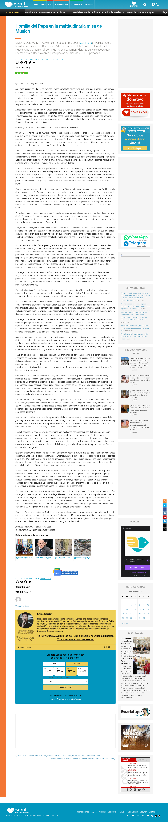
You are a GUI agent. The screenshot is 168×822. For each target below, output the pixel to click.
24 (148, 614)
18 (123, 614)
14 (135, 609)
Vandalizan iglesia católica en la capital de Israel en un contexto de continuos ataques (67, 12)
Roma (50, 4)
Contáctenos (154, 812)
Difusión (123, 812)
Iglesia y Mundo (61, 4)
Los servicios (113, 812)
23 (144, 614)
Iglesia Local (58, 59)
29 (140, 618)
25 (123, 618)
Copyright (143, 812)
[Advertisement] (65, 733)
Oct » (127, 623)
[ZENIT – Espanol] (19, 4)
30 (144, 618)
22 (140, 614)
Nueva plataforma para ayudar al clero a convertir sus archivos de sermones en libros (135, 328)
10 (148, 605)
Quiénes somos (82, 812)
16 (144, 609)
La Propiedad (101, 812)
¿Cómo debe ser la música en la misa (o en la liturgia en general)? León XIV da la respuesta (140, 394)
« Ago (123, 623)
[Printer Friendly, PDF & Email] (21, 73)
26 (127, 618)
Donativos (89, 4)
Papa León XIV (40, 4)
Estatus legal (133, 812)
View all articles (22, 606)
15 (140, 609)
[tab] (128, 760)
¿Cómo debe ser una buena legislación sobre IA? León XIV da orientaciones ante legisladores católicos (135, 306)
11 (123, 609)
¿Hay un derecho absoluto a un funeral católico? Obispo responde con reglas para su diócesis (140, 409)
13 (131, 609)
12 (127, 609)
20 (131, 614)
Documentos (76, 4)
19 (127, 614)
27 (131, 618)
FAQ (92, 812)
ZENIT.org (86, 42)
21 (135, 614)
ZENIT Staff (45, 59)
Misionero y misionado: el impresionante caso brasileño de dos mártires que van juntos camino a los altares (140, 425)
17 (148, 609)
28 (135, 618)
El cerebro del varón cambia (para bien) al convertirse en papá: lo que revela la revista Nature (140, 379)
